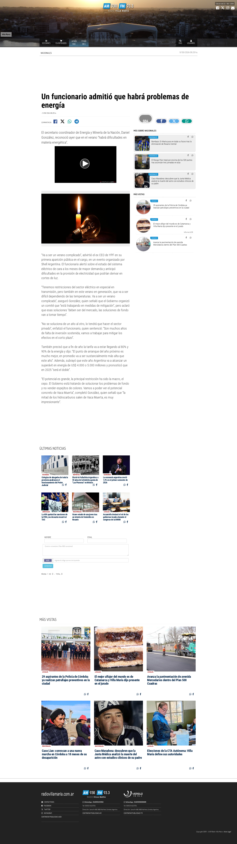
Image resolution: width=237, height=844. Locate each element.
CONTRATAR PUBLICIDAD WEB (51, 817)
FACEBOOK (47, 805)
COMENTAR (48, 566)
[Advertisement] (118, 73)
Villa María (6, 34)
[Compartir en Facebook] (55, 122)
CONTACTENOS (49, 802)
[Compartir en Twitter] (62, 122)
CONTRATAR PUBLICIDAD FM (133, 813)
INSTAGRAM (48, 813)
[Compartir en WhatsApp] (70, 122)
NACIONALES (46, 52)
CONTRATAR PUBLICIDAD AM (91, 813)
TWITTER (47, 809)
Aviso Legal (227, 831)
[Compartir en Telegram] (76, 122)
